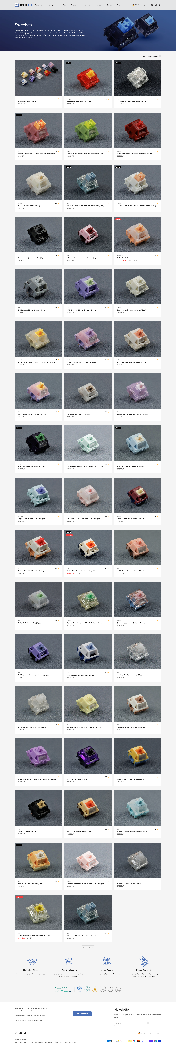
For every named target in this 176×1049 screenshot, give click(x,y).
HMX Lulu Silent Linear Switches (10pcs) (130, 779)
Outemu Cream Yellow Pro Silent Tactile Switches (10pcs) (136, 206)
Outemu (20, 151)
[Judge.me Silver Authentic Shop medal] (103, 989)
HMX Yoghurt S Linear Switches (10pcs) (130, 467)
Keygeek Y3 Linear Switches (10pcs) (30, 831)
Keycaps (51, 5)
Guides (109, 5)
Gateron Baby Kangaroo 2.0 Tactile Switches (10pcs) (85, 623)
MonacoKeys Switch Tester (27, 101)
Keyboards (39, 5)
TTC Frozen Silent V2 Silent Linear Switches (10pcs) (134, 101)
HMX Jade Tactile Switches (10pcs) (29, 623)
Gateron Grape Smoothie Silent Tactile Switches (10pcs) (37, 779)
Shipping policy (58, 1042)
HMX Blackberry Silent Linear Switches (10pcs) (33, 675)
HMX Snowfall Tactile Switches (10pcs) (130, 675)
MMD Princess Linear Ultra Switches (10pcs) (82, 362)
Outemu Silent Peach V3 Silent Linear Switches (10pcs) (36, 154)
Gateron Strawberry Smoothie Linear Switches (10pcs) (85, 884)
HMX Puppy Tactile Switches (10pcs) (79, 832)
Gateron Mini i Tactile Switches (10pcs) (31, 571)
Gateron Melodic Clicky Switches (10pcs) (131, 623)
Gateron (119, 151)
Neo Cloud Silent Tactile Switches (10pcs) (32, 727)
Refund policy (39, 1042)
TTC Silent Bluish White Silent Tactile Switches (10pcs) (85, 206)
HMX (68, 255)
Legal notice (18, 1042)
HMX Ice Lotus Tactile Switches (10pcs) (80, 675)
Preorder (98, 5)
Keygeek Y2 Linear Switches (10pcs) (79, 101)
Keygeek (69, 99)
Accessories (86, 5)
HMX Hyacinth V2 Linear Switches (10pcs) (81, 310)
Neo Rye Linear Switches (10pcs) (78, 414)
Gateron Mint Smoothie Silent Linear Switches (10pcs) (85, 467)
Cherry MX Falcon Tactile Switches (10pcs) (81, 571)
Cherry (69, 568)
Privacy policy (49, 1042)
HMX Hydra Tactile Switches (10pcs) (129, 884)
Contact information (71, 1042)
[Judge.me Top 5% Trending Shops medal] (118, 989)
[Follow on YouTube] (20, 1033)
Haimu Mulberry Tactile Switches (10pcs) (31, 467)
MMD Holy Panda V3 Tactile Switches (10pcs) (132, 362)
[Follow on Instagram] (16, 1033)
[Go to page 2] (92, 948)
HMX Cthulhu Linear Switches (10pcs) (80, 779)
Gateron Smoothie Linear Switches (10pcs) (131, 310)
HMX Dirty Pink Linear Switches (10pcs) (130, 571)
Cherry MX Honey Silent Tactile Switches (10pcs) (34, 936)
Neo (68, 412)
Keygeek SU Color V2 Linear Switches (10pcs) (132, 414)
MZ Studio (20, 516)
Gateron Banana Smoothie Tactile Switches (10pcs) (84, 727)
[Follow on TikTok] (25, 1033)
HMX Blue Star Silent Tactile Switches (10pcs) (132, 832)
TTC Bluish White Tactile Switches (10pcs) (81, 936)
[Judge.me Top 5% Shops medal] (110, 989)
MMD (68, 360)
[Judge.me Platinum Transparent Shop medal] (87, 989)
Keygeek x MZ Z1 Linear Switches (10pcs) (31, 519)
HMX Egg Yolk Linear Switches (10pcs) (30, 884)
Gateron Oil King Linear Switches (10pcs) (31, 258)
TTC (118, 99)
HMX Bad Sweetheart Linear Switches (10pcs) (82, 258)
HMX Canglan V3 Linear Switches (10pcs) (32, 310)
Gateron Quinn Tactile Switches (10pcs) (130, 519)
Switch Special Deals (124, 258)
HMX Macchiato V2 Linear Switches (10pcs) (131, 727)
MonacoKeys (21, 99)
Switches (62, 5)
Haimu (19, 464)
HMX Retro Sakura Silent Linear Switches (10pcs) (83, 519)
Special (73, 5)
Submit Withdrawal (82, 1014)
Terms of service (28, 1042)
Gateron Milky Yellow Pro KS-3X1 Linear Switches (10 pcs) (37, 362)
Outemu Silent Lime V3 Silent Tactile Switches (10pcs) (85, 154)
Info (118, 5)
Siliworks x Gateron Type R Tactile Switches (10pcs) (134, 154)
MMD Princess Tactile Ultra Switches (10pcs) (33, 414)
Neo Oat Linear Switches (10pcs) (29, 206)
